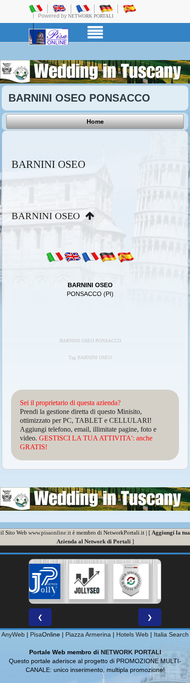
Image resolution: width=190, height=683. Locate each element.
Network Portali (91, 16)
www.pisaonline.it (49, 532)
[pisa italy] (59, 8)
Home (95, 121)
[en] (72, 257)
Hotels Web (132, 634)
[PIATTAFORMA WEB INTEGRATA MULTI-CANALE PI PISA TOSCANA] (123, 581)
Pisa (36, 634)
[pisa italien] (106, 8)
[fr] (90, 257)
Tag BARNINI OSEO (90, 357)
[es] (125, 257)
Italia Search (171, 634)
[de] (108, 257)
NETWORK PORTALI (131, 652)
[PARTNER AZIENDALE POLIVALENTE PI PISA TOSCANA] (34, 581)
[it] (55, 257)
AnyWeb (13, 634)
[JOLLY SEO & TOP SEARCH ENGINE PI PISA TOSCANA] (78, 581)
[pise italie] (83, 8)
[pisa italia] (36, 8)
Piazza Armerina (88, 634)
